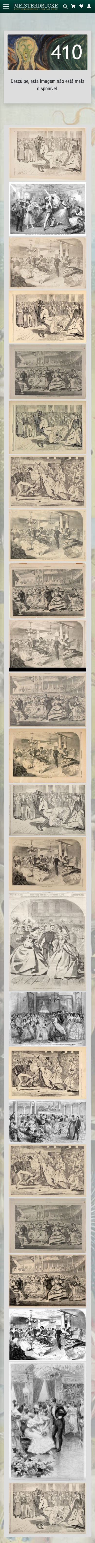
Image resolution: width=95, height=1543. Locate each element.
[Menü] (6, 6)
